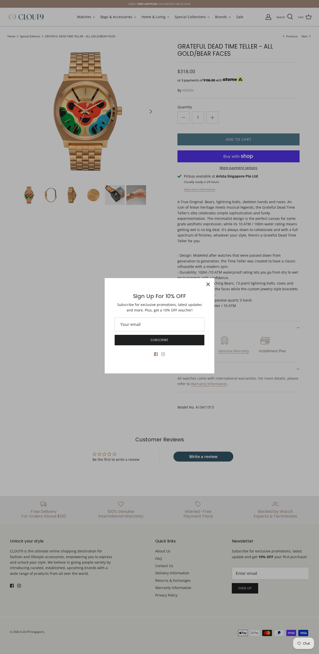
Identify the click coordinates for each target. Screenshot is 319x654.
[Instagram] (163, 354)
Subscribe (160, 340)
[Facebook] (156, 354)
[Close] (208, 284)
